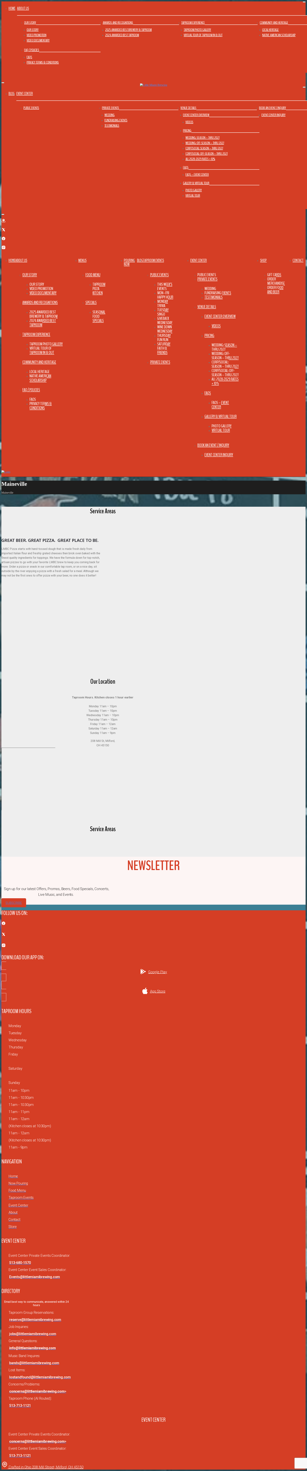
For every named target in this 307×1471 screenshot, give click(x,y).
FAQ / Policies (31, 50)
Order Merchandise (276, 281)
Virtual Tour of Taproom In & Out (203, 35)
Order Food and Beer (275, 290)
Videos (189, 122)
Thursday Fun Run (164, 338)
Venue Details (188, 107)
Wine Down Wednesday (164, 329)
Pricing (187, 130)
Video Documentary (38, 40)
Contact (298, 260)
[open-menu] (304, 253)
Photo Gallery (193, 190)
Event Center (198, 260)
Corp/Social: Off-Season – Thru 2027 (206, 153)
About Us (21, 260)
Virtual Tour (192, 195)
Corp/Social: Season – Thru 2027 (204, 148)
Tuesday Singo (163, 312)
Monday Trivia (162, 303)
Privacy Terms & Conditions (43, 62)
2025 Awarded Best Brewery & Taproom (128, 29)
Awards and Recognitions (118, 22)
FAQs (29, 57)
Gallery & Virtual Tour (196, 183)
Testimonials (111, 125)
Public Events (31, 107)
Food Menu (92, 275)
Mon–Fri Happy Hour (165, 295)
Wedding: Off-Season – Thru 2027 (204, 143)
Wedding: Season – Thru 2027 (202, 137)
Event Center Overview (196, 115)
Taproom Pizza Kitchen (99, 288)
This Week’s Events (164, 286)
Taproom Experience (193, 22)
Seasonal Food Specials (99, 316)
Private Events (110, 107)
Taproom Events (153, 260)
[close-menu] (2, 82)
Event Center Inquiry (274, 115)
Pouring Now (129, 262)
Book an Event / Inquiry (272, 107)
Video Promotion (36, 35)
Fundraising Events (115, 120)
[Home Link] (5, 471)
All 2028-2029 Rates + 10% (200, 159)
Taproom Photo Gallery (197, 29)
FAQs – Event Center (197, 174)
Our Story (30, 22)
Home (12, 8)
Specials (91, 302)
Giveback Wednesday (164, 321)
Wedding (109, 115)
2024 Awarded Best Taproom (122, 35)
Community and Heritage (274, 22)
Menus (82, 260)
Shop (263, 260)
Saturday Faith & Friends (163, 348)
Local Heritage (270, 29)
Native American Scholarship (279, 35)
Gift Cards (274, 275)
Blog (12, 93)
